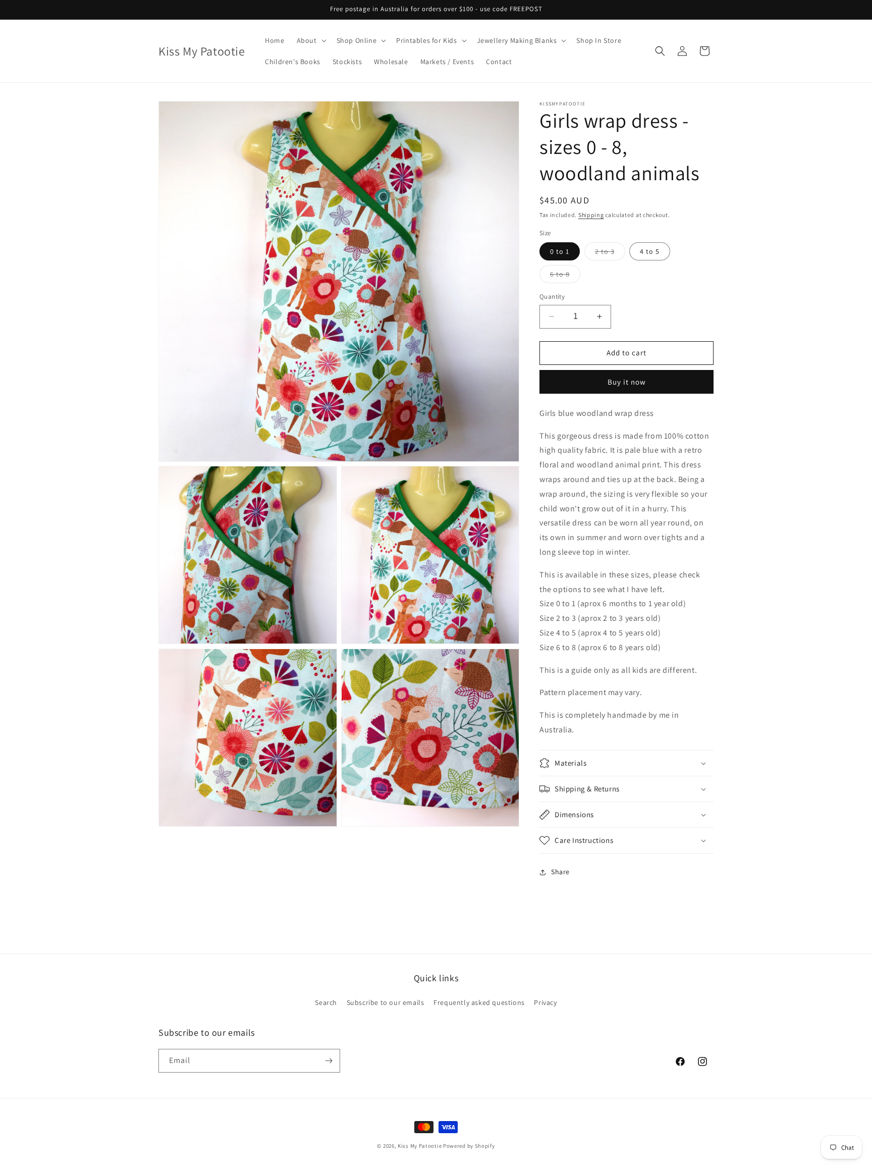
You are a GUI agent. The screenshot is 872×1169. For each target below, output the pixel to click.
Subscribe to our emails (385, 1002)
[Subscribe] (328, 1061)
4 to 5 (650, 251)
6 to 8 (565, 276)
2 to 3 (610, 253)
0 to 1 (559, 251)
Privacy (545, 1002)
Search (326, 1002)
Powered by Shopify (469, 1145)
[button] (311, 40)
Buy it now (627, 382)
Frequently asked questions (479, 1002)
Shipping (591, 215)
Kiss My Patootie (420, 1145)
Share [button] (560, 871)
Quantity (552, 296)
